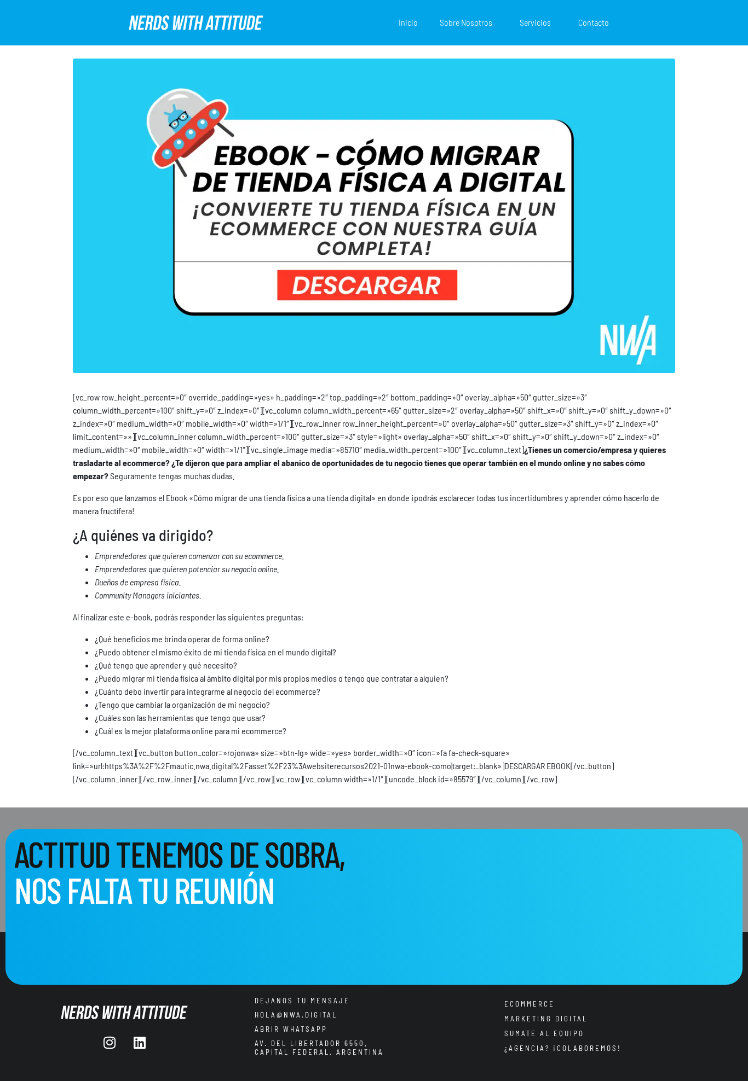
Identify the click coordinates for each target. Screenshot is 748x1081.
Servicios (535, 22)
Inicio (408, 22)
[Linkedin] (139, 1042)
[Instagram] (109, 1042)
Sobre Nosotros (466, 22)
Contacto (593, 22)
